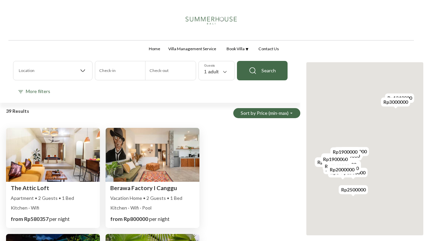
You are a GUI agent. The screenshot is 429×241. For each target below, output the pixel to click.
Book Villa (237, 49)
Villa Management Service (192, 48)
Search (268, 70)
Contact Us (268, 48)
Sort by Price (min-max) (265, 113)
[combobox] (53, 70)
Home (154, 48)
